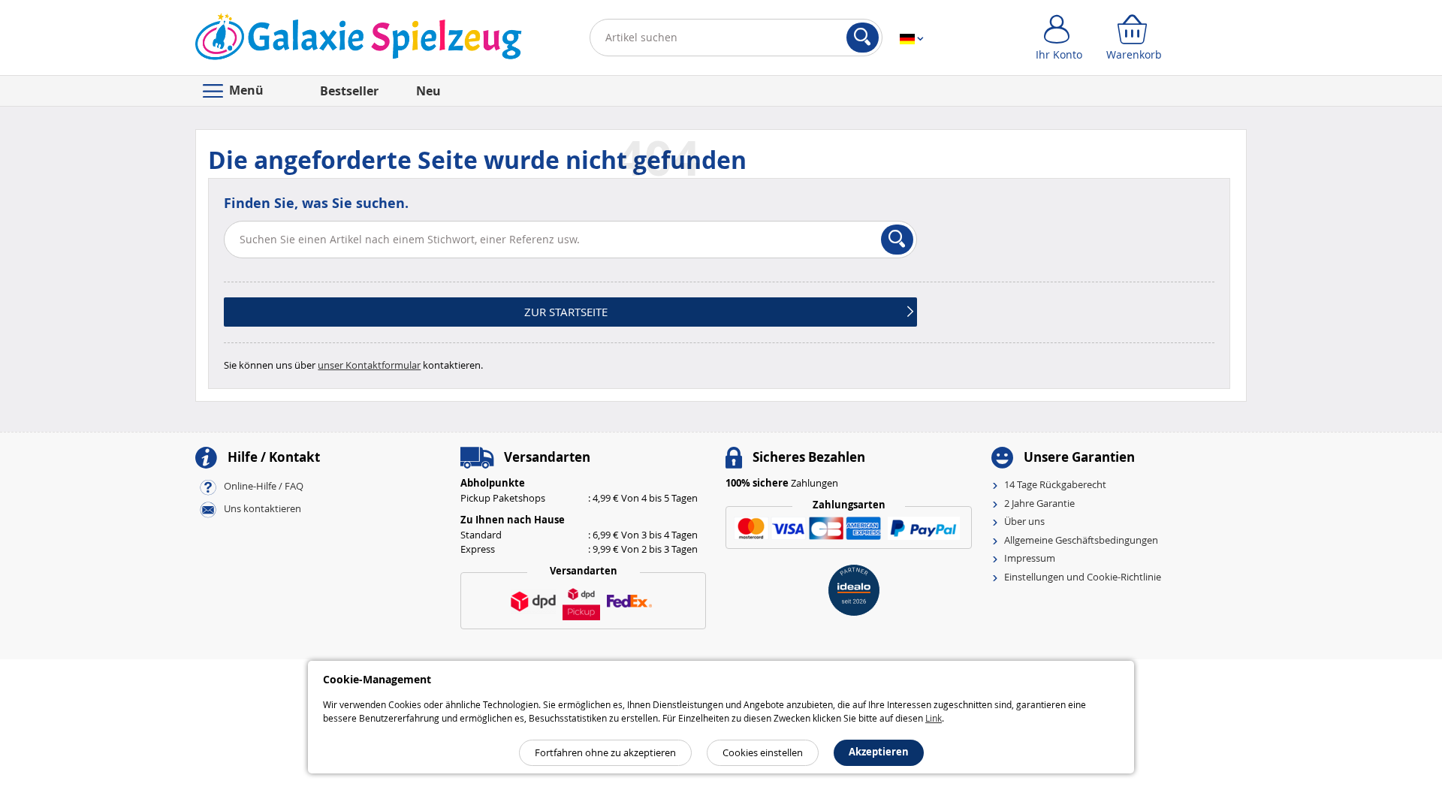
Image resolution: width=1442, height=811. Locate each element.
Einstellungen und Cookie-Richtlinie (1082, 576)
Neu (428, 91)
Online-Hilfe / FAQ (263, 486)
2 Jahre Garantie (1039, 503)
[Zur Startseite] (358, 40)
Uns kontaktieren (262, 509)
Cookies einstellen (763, 752)
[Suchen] (862, 38)
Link (933, 718)
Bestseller (349, 91)
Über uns (1024, 521)
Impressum (1029, 558)
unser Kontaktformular (369, 365)
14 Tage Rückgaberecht (1055, 484)
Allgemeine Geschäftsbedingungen (1081, 540)
